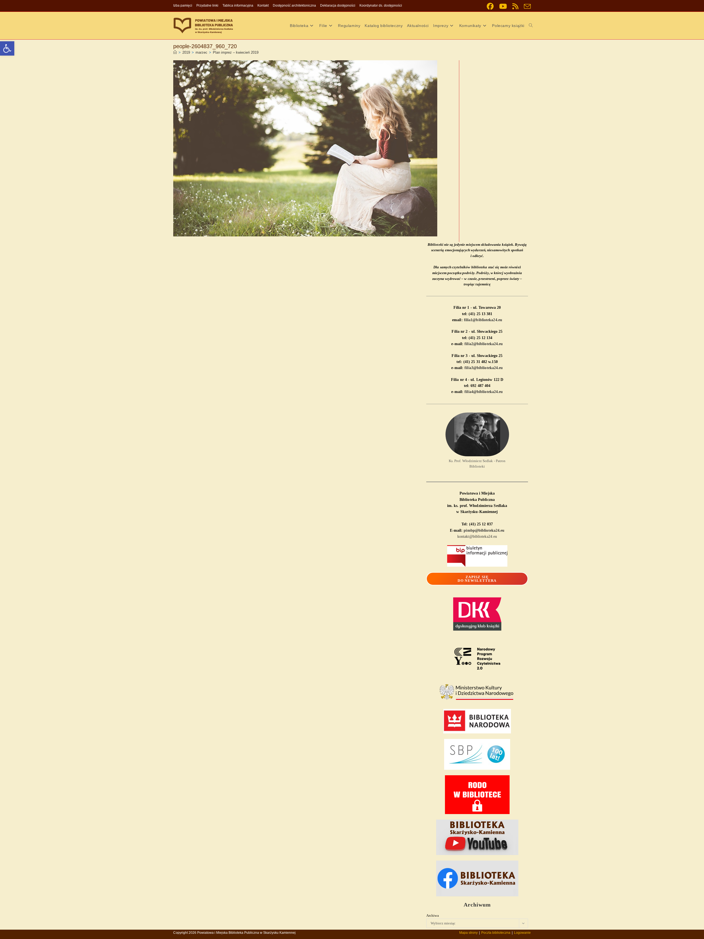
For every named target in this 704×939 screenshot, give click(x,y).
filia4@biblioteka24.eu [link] (483, 392)
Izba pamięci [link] (182, 5)
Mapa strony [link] (468, 933)
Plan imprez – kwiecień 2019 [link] (235, 52)
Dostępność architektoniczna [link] (294, 5)
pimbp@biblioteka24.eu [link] (484, 530)
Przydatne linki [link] (207, 5)
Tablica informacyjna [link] (237, 5)
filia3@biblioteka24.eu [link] (483, 368)
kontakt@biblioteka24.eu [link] (477, 536)
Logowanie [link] (522, 933)
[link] (7, 48)
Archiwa (432, 915)
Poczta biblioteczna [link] (495, 933)
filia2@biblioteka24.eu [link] (483, 344)
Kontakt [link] (263, 5)
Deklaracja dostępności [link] (337, 5)
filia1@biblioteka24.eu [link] (483, 320)
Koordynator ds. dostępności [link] (380, 5)
